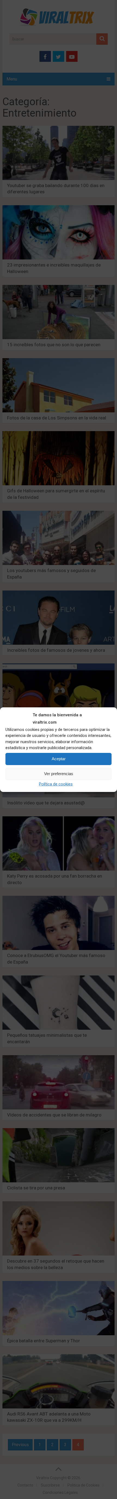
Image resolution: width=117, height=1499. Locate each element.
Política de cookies (56, 784)
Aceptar (59, 758)
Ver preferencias (58, 773)
